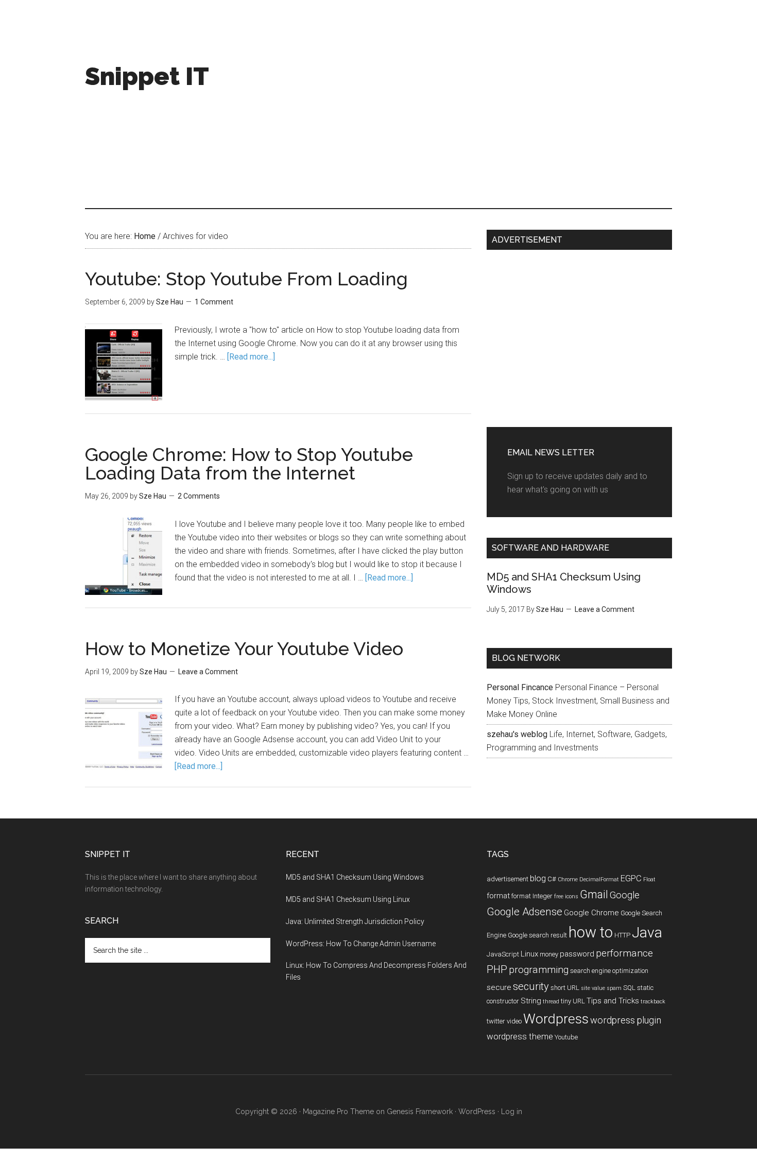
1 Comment (214, 302)
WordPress (476, 1111)
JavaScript (503, 954)
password (577, 954)
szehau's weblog (517, 734)
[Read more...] (251, 357)
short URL (564, 988)
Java (647, 932)
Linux (529, 954)
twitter (496, 1021)
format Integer (532, 896)
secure (499, 987)
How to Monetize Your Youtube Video (244, 648)
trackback (653, 1001)
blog (538, 878)
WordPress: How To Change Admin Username (361, 943)
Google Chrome (591, 912)
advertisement (507, 879)
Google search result (537, 935)
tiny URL (573, 1001)
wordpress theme (520, 1036)
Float (649, 879)
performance (624, 953)
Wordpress (556, 1019)
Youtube (566, 1037)
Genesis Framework (420, 1111)
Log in (511, 1111)
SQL (629, 988)
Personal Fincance (520, 687)
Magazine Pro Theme (338, 1111)
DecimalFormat (599, 879)
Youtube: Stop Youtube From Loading (246, 278)
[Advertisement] (484, 120)
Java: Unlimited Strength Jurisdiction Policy (355, 921)
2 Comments (199, 496)
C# (551, 879)
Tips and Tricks (613, 1000)
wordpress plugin (625, 1020)
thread (551, 1001)
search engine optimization (609, 971)
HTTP (622, 935)
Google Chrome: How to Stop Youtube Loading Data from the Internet (249, 463)
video (514, 1021)
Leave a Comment (208, 672)
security (531, 986)
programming (539, 970)
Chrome (568, 879)
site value (593, 988)
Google (625, 895)
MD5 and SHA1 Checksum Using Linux (348, 899)
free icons (566, 896)
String (531, 1000)
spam (614, 988)
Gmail (594, 894)
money (549, 954)
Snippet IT (147, 76)
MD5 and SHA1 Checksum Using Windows (355, 877)
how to (591, 932)
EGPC (631, 878)
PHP (497, 969)
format (498, 895)
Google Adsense (524, 911)
